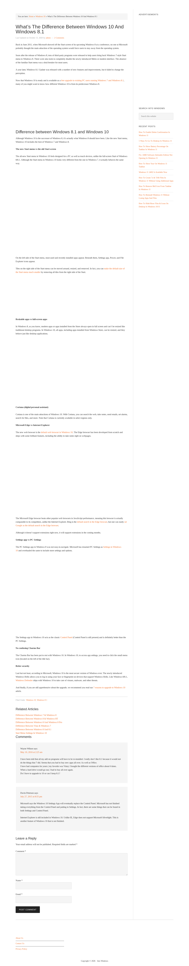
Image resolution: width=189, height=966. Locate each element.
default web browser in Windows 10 (57, 432)
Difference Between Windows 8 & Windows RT (37, 719)
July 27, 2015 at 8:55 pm (31, 796)
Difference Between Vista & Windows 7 (33, 726)
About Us (19, 938)
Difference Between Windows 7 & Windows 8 (36, 715)
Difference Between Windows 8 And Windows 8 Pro (39, 722)
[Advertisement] (72, 108)
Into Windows (30, 4)
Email (19, 894)
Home (31, 16)
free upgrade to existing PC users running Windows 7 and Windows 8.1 (92, 80)
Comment (21, 851)
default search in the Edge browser (92, 522)
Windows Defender (24, 680)
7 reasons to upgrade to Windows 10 (109, 687)
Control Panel (66, 637)
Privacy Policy (21, 949)
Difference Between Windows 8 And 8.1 (33, 729)
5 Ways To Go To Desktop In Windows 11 (155, 141)
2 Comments (59, 38)
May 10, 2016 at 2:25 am (31, 752)
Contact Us (20, 943)
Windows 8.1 (42, 700)
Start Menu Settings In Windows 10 (31, 733)
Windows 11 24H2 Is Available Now (153, 172)
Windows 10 (40, 16)
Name (19, 880)
